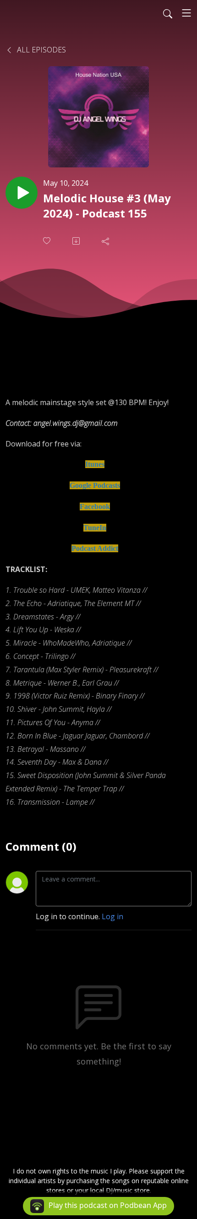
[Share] (106, 241)
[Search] (167, 13)
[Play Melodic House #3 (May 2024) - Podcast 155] (21, 193)
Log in (112, 916)
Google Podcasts (95, 485)
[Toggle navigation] (186, 13)
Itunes (94, 464)
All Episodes (40, 50)
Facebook (95, 506)
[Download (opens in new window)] (76, 241)
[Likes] (47, 241)
